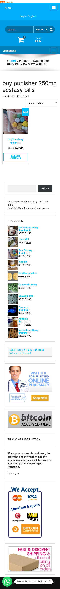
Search (45, 188)
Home (13, 61)
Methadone (9, 50)
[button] (7, 582)
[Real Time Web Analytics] (6, 1)
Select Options (15, 157)
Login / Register (28, 16)
